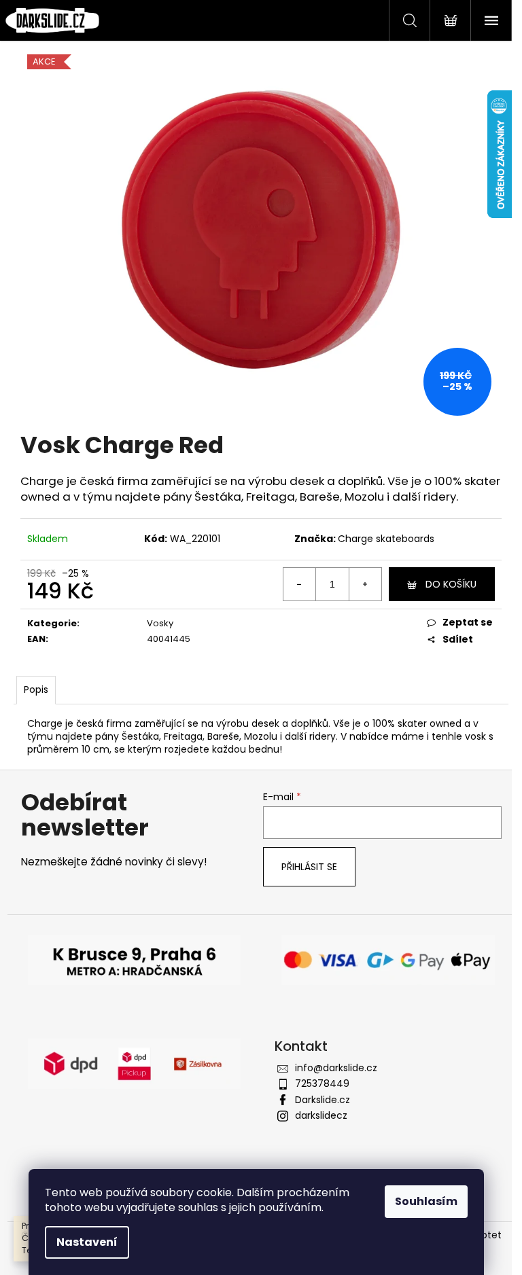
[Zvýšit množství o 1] (365, 584)
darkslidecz (321, 1115)
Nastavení (87, 1242)
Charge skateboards (386, 538)
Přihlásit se (309, 867)
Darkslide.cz (322, 1100)
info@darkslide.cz (336, 1068)
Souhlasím (426, 1201)
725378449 (322, 1083)
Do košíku (450, 584)
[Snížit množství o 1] (299, 584)
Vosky (160, 623)
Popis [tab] (36, 689)
